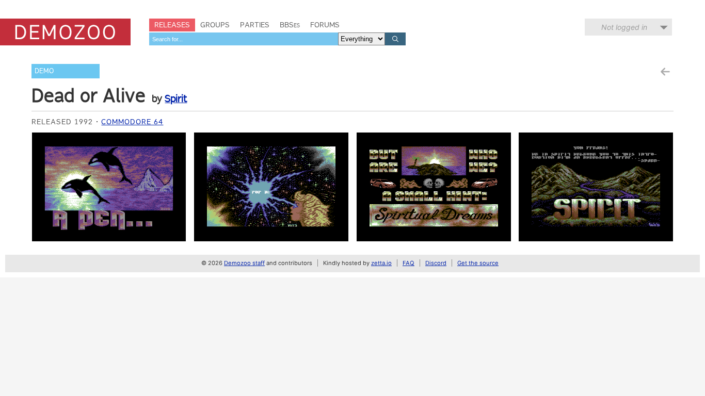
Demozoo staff (244, 263)
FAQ (408, 263)
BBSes (290, 24)
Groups (215, 24)
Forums (325, 24)
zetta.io (381, 263)
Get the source (478, 263)
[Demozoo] (65, 32)
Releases (172, 24)
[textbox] (243, 38)
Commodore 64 (132, 121)
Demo (44, 71)
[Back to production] (665, 71)
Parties (254, 24)
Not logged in (624, 27)
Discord (435, 263)
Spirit (176, 98)
